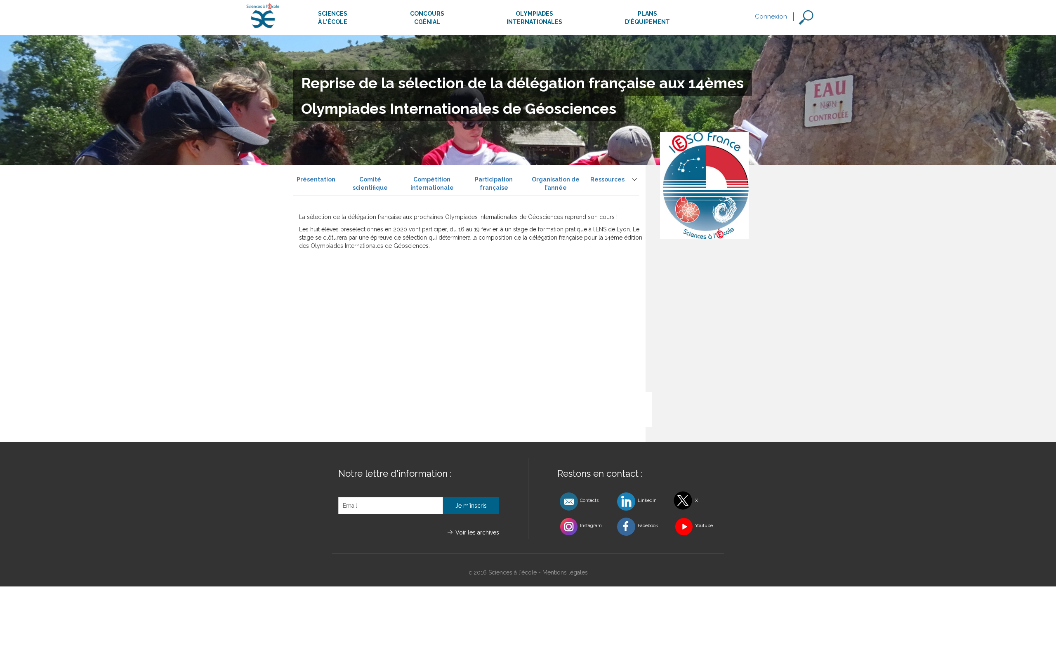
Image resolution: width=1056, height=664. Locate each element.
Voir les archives (477, 532)
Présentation (316, 179)
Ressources (607, 179)
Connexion (771, 16)
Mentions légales (565, 572)
